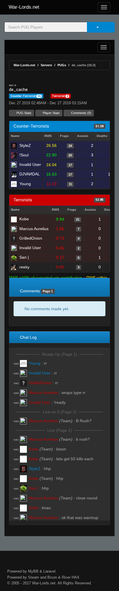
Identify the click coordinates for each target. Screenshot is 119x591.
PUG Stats (23, 113)
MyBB (33, 571)
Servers (46, 65)
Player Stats (51, 113)
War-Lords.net (24, 7)
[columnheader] (50, 136)
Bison (52, 577)
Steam (33, 577)
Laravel (49, 571)
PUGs (61, 65)
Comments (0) (80, 113)
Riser (66, 577)
